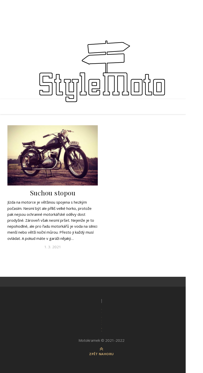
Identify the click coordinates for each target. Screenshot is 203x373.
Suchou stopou (53, 192)
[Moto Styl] (101, 74)
